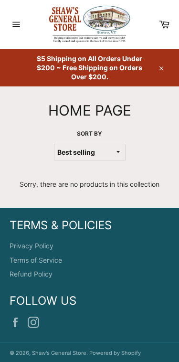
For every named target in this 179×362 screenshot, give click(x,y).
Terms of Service (36, 260)
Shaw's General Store (59, 353)
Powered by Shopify (115, 353)
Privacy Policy (31, 246)
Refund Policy (31, 274)
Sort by (89, 133)
